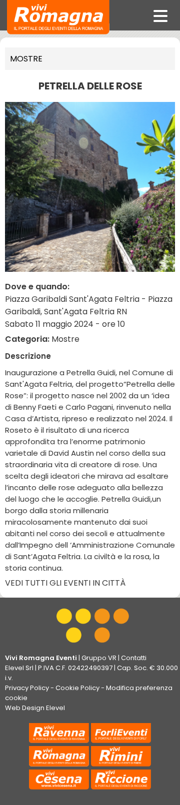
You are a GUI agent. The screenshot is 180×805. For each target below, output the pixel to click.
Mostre (26, 58)
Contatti (133, 658)
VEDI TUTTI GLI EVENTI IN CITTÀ (65, 583)
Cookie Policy (78, 688)
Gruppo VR (99, 658)
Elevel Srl (19, 668)
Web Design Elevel (35, 708)
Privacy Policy (27, 688)
